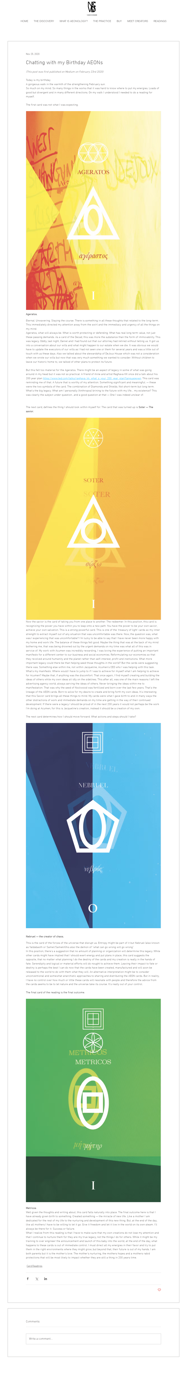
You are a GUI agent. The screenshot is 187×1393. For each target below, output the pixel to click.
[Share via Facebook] (27, 1278)
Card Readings (34, 1266)
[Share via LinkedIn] (45, 1278)
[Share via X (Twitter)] (36, 1278)
